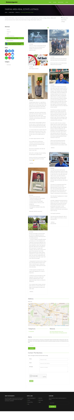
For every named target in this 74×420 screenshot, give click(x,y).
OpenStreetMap (63, 325)
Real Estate (9, 64)
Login (67, 2)
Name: (30, 358)
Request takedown (10, 40)
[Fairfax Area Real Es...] (49, 315)
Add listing (41, 400)
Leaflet (55, 325)
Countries (61, 2)
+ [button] (29, 304)
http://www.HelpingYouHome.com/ (56, 331)
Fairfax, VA (17, 12)
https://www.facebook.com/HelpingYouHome (58, 332)
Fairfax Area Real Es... (49, 317)
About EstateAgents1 (32, 398)
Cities (55, 2)
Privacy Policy (30, 402)
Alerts (8, 33)
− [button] (29, 306)
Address (8, 29)
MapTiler (59, 325)
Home (50, 2)
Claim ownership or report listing (12, 38)
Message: (31, 366)
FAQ (28, 404)
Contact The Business (10, 36)
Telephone (9, 31)
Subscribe (32, 348)
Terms (29, 400)
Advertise (40, 398)
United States (11, 12)
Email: (30, 362)
